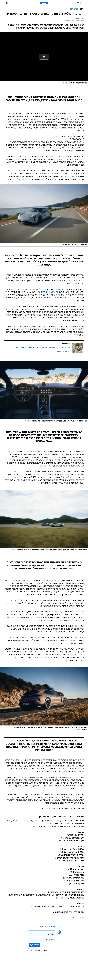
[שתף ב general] (6, 3)
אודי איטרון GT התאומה (48, 292)
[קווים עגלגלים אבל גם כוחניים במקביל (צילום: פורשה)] (44, 215)
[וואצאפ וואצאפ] (11, 3)
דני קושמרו (74, 917)
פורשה (81, 917)
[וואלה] (44, 3)
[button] (77, 3)
